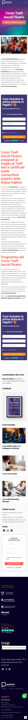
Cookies (11, 688)
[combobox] (3, 128)
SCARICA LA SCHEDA (14, 563)
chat (22, 298)
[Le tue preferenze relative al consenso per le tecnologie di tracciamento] (25, 717)
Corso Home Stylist (9, 474)
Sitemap (4, 688)
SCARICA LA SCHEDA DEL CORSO (14, 22)
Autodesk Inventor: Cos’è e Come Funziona (12, 517)
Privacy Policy (19, 132)
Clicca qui (4, 296)
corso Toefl (5, 187)
